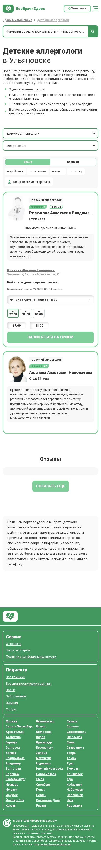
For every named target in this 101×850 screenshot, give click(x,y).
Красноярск (44, 747)
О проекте (13, 644)
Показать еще (50, 486)
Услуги (11, 709)
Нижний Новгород (49, 768)
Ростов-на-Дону (48, 800)
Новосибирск (46, 774)
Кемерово (44, 732)
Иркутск (12, 795)
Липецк (41, 753)
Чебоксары (75, 789)
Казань (11, 805)
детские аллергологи (23, 133)
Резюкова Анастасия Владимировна (61, 213)
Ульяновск (75, 774)
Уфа (70, 779)
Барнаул (11, 742)
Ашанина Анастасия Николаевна (60, 372)
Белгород (13, 747)
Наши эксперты (18, 650)
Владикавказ (15, 758)
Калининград (45, 721)
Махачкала (43, 758)
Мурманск (43, 763)
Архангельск (15, 732)
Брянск (11, 753)
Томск (71, 758)
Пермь (41, 795)
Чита (70, 800)
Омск (40, 779)
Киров (40, 737)
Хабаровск (74, 784)
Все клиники (15, 677)
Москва (11, 721)
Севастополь (76, 732)
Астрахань (13, 737)
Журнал (12, 702)
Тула (70, 763)
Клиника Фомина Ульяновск (31, 270)
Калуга (40, 726)
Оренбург (43, 784)
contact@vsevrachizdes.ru (55, 844)
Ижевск (11, 789)
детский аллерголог (46, 200)
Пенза (40, 789)
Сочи (70, 742)
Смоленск (74, 737)
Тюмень (73, 768)
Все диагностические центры (28, 683)
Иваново (12, 784)
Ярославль (74, 805)
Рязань (41, 805)
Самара (72, 721)
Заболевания (16, 696)
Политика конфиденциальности (31, 656)
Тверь (71, 753)
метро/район (17, 146)
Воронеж (12, 774)
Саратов (73, 726)
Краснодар (44, 742)
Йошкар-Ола (15, 800)
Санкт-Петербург (19, 726)
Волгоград (13, 768)
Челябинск (75, 795)
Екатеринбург (15, 779)
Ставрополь (75, 747)
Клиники (73, 162)
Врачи (28, 162)
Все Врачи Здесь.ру (10, 616)
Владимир (13, 763)
